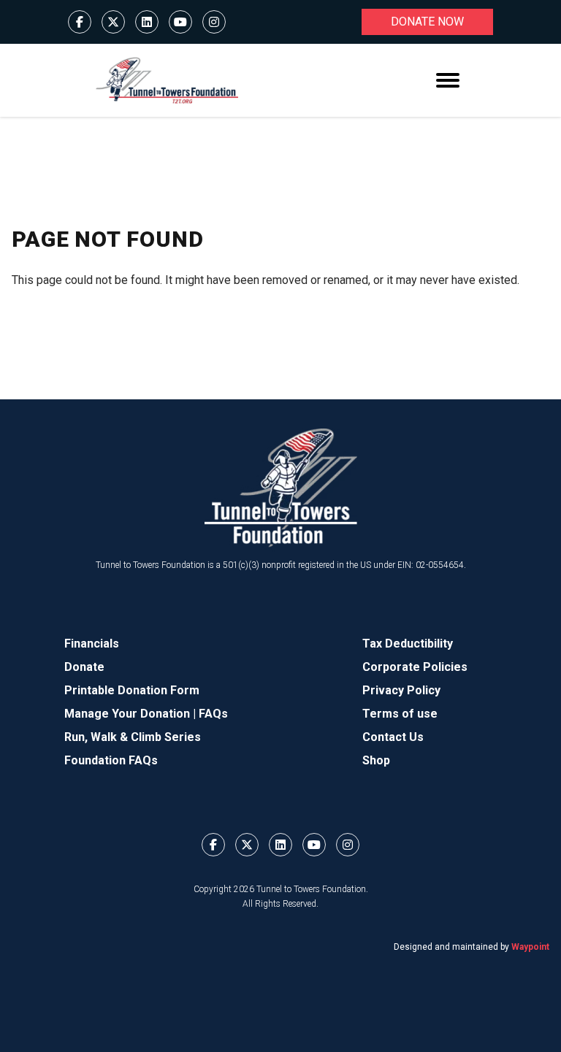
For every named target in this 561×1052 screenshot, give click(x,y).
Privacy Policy (401, 690)
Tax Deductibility (407, 643)
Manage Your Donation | (131, 714)
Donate (84, 667)
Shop (376, 760)
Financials (91, 643)
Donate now (427, 21)
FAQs (213, 714)
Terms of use (400, 714)
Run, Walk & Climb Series (132, 737)
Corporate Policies (415, 667)
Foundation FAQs (111, 760)
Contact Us (393, 737)
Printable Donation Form (131, 690)
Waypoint (530, 947)
